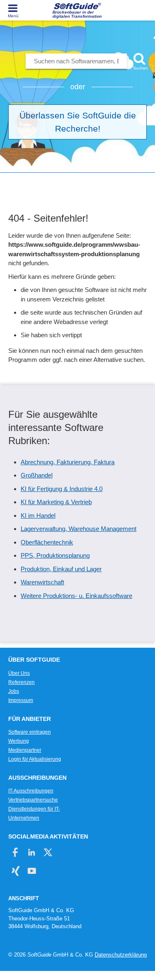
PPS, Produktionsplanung (55, 555)
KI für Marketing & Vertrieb (56, 501)
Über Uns (19, 673)
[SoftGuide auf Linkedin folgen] (31, 852)
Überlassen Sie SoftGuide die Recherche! (77, 122)
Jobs (13, 691)
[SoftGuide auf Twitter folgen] (48, 852)
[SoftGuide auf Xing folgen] (15, 871)
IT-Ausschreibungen (30, 791)
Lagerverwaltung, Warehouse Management (78, 528)
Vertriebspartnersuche (33, 800)
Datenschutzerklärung (121, 955)
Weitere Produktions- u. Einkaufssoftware (76, 595)
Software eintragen (29, 732)
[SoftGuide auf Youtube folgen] (31, 871)
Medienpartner (24, 750)
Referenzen (21, 682)
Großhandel (36, 475)
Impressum (20, 700)
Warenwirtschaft (42, 582)
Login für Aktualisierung (34, 759)
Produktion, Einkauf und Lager (61, 568)
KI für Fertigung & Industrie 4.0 (62, 488)
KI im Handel (38, 515)
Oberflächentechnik (47, 542)
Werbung (18, 741)
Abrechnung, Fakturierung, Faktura (67, 462)
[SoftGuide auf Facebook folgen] (15, 852)
